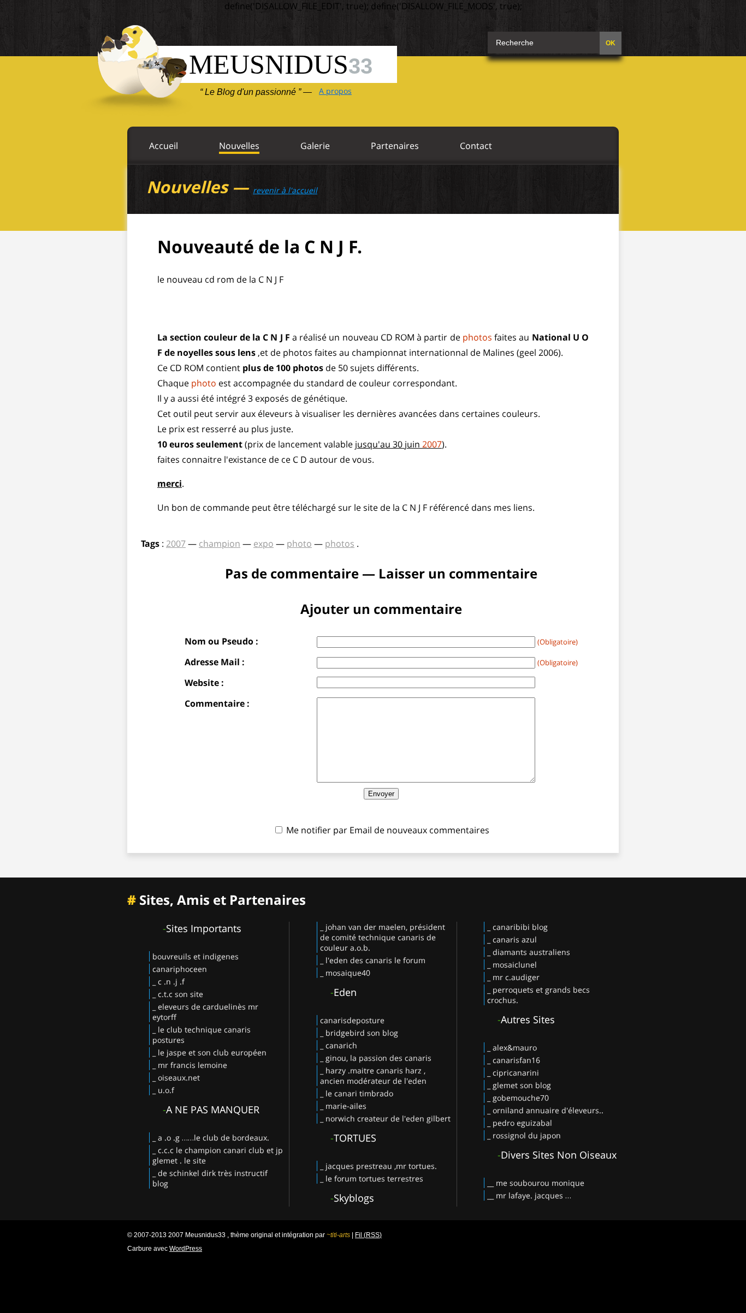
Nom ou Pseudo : (221, 641)
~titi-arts (338, 1235)
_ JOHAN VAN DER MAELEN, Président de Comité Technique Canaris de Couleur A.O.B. (382, 937)
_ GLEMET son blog (519, 1085)
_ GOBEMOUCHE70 (518, 1098)
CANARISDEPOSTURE (352, 1020)
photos (477, 337)
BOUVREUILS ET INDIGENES (195, 956)
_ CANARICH (338, 1045)
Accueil (163, 146)
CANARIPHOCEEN (179, 969)
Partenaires (395, 146)
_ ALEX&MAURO (512, 1047)
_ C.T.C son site (177, 994)
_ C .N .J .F (168, 981)
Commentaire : (217, 703)
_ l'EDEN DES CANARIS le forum (372, 960)
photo (203, 383)
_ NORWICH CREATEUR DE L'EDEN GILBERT (385, 1118)
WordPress (185, 1248)
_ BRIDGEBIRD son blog (359, 1033)
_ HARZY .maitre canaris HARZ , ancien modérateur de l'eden (373, 1075)
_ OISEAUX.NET (176, 1077)
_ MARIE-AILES (343, 1106)
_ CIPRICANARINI (513, 1072)
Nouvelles (239, 146)
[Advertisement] (373, 1280)
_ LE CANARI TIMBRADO (356, 1093)
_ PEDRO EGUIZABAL (519, 1123)
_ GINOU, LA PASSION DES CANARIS (375, 1058)
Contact (476, 146)
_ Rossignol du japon (524, 1135)
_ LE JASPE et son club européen (209, 1052)
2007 (432, 444)
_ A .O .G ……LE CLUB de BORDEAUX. (210, 1137)
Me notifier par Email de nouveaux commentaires (387, 830)
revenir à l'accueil (285, 190)
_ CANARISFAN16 (513, 1060)
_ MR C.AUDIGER (513, 977)
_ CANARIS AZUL (512, 939)
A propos (335, 91)
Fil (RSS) (368, 1235)
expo (263, 544)
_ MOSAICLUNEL (512, 964)
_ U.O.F (163, 1090)
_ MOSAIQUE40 (345, 973)
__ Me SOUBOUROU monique (535, 1183)
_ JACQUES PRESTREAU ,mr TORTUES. (378, 1166)
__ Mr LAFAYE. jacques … (529, 1195)
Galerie (315, 146)
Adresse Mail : (215, 662)
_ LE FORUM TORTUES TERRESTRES (371, 1178)
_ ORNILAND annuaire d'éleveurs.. (545, 1110)
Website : (204, 683)
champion (219, 544)
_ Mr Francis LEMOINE (189, 1065)
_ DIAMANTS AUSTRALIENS (528, 952)
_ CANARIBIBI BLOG (517, 927)
